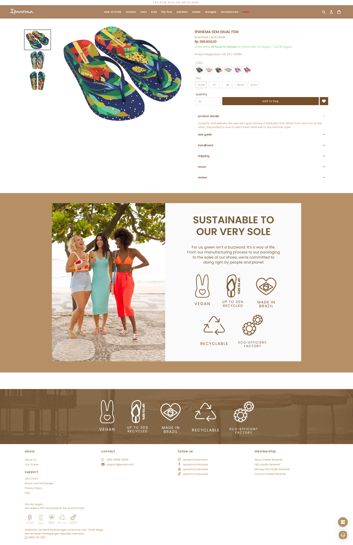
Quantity (201, 94)
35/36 (201, 85)
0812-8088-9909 (117, 460)
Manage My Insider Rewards (272, 469)
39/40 (240, 85)
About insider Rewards (268, 460)
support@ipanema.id (119, 464)
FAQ (27, 493)
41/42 (253, 85)
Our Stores (31, 464)
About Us (30, 460)
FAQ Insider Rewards (267, 464)
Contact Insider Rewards (270, 474)
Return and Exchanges (39, 483)
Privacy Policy (33, 488)
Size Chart (31, 478)
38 (227, 85)
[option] (176, 2)
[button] (324, 101)
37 (214, 85)
